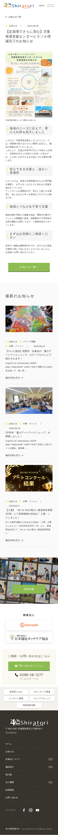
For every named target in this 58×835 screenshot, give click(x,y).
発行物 (8, 774)
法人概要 (9, 782)
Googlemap (11, 732)
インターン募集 (16, 698)
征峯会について (12, 759)
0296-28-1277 (31, 675)
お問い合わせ (11, 797)
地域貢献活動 (29, 705)
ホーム (8, 744)
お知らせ (9, 751)
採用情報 (9, 790)
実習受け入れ (16, 692)
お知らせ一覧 (15, 17)
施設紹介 (9, 767)
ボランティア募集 (42, 692)
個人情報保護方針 (12, 829)
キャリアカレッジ (42, 698)
